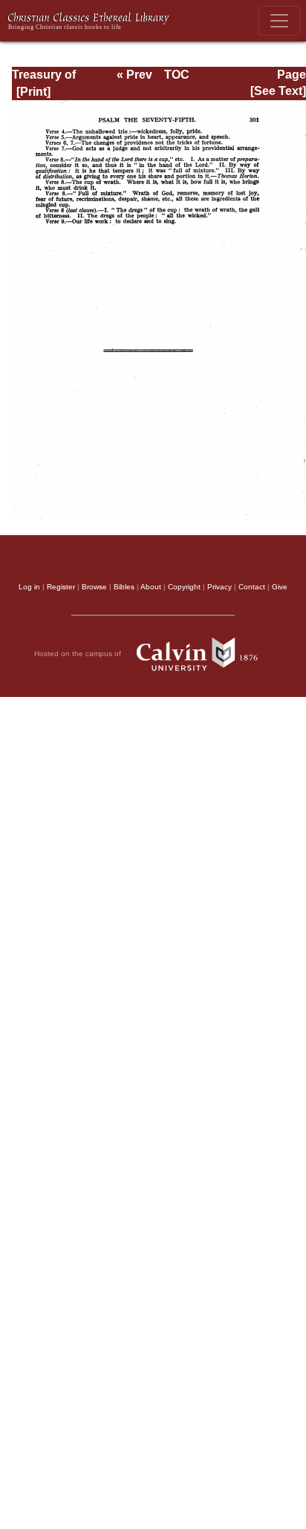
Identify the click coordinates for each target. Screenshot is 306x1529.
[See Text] (278, 91)
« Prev (134, 74)
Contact (251, 587)
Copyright (184, 587)
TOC (176, 74)
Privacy (219, 587)
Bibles (124, 587)
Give (279, 587)
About (150, 587)
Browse (94, 587)
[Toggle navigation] (279, 21)
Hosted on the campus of (78, 653)
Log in (29, 587)
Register (61, 587)
